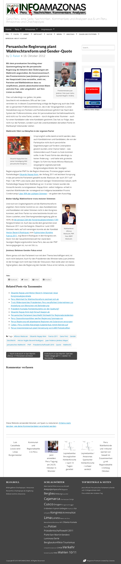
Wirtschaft (38, 34)
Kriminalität (69, 512)
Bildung (58, 494)
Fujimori (56, 508)
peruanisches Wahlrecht (16, 345)
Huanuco (71, 508)
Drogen (58, 504)
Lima (48, 517)
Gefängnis (63, 508)
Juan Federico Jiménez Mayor (56, 340)
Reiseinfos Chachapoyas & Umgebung (19, 491)
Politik (16, 34)
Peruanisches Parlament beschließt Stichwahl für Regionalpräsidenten (42, 315)
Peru (17, 29)
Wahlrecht (67, 345)
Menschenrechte (49, 522)
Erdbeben (48, 508)
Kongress (56, 512)
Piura (46, 527)
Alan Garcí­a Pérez (50, 486)
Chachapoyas (64, 499)
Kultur (49, 34)
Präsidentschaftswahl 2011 (58, 530)
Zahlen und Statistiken (87, 34)
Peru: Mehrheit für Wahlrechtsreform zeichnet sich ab (35, 299)
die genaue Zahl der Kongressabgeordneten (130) (36, 219)
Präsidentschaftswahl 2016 (43, 345)
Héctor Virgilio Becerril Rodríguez (30, 340)
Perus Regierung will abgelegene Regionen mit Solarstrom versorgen (42, 321)
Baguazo (65, 490)
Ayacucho (57, 489)
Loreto (56, 518)
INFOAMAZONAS (24, 561)
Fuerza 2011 (53, 336)
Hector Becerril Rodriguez (18, 232)
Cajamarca (52, 498)
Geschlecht (11, 340)
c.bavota (112, 561)
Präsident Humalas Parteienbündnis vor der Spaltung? (35, 308)
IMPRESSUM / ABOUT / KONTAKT (16, 38)
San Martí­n (55, 534)
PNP (29, 345)
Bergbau (49, 493)
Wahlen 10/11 (67, 552)
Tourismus (69, 542)
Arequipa (48, 489)
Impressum (46, 29)
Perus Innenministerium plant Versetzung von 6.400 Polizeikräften (40, 328)
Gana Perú (64, 336)
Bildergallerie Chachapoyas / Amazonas (20, 488)
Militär (57, 522)
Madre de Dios (65, 518)
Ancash (66, 486)
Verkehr (69, 547)
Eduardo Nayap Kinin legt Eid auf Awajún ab (30, 312)
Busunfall (65, 494)
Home (8, 29)
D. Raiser (15, 55)
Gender (73, 336)
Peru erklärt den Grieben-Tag (92, 493)
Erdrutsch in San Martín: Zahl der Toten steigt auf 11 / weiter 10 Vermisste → (58, 355)
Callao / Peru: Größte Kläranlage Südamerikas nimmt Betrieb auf (39, 324)
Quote (58, 345)
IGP (45, 513)
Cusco (48, 504)
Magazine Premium (94, 561)
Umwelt (26, 34)
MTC (61, 522)
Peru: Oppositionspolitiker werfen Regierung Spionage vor (37, 318)
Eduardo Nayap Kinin (29, 174)
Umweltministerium (50, 548)
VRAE (56, 553)
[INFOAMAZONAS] (46, 8)
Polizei (52, 526)
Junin (48, 513)
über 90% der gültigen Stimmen (33, 193)
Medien (59, 34)
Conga (71, 499)
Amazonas (30, 29)
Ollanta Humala (70, 522)
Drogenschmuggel (68, 505)
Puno (47, 534)
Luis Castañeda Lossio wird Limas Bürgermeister (15, 448)
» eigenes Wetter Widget (92, 106)
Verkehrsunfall (48, 553)
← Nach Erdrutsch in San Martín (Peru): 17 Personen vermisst (21, 354)
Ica (75, 508)
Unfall (60, 547)
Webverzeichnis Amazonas (15, 494)
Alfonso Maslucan (21, 336)
